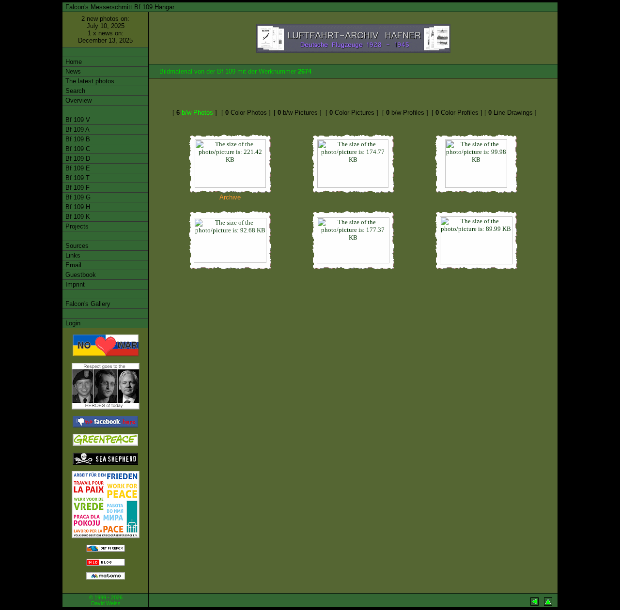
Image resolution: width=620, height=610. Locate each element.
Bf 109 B (76, 139)
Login (71, 323)
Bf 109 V (76, 119)
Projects (76, 226)
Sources (76, 245)
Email (72, 265)
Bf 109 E (76, 168)
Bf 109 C (76, 148)
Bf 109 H (76, 207)
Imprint (74, 284)
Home (72, 61)
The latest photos (88, 81)
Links (71, 255)
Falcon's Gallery (86, 303)
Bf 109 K (76, 216)
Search (74, 90)
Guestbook (79, 274)
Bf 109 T (76, 178)
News (72, 71)
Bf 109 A (76, 129)
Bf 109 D (76, 158)
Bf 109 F (76, 187)
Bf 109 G (77, 197)
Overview (77, 100)
